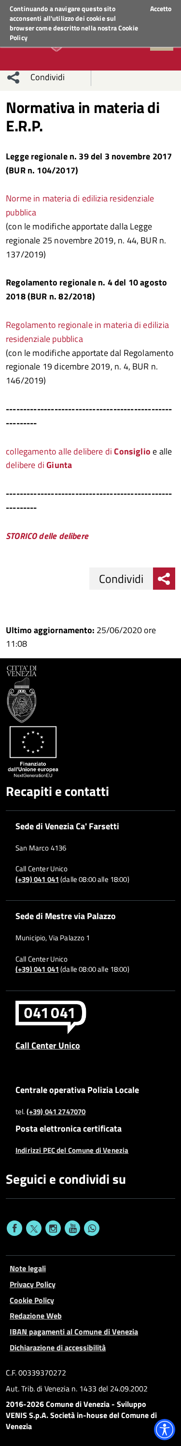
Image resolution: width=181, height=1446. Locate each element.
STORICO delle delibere (47, 535)
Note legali (28, 1268)
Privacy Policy (33, 1284)
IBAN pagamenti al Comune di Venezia (74, 1331)
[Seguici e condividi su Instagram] (53, 1228)
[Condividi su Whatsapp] (91, 1228)
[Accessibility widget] (164, 1429)
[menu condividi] (13, 77)
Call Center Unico (47, 1045)
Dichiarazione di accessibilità (58, 1347)
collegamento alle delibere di (78, 451)
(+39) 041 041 (37, 879)
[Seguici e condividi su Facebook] (14, 1228)
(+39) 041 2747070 (56, 1111)
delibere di (39, 464)
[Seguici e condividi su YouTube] (72, 1228)
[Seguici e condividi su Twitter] (34, 1228)
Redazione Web (36, 1315)
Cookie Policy (32, 1300)
